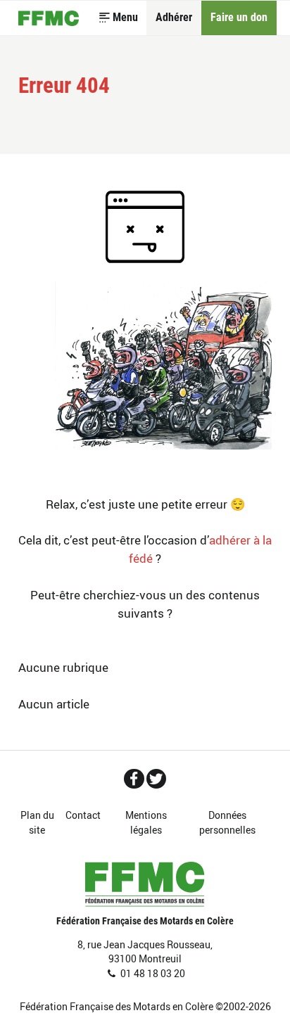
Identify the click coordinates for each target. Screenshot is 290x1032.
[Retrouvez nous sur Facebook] (134, 779)
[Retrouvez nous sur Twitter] (156, 779)
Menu (125, 17)
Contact (83, 815)
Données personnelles (227, 822)
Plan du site (37, 822)
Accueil (48, 18)
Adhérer (174, 17)
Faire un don (238, 17)
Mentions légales (146, 822)
